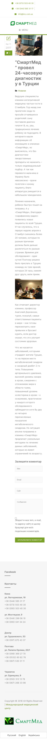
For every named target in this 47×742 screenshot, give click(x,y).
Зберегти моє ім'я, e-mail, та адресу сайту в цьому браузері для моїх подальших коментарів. (28, 525)
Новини (22, 90)
